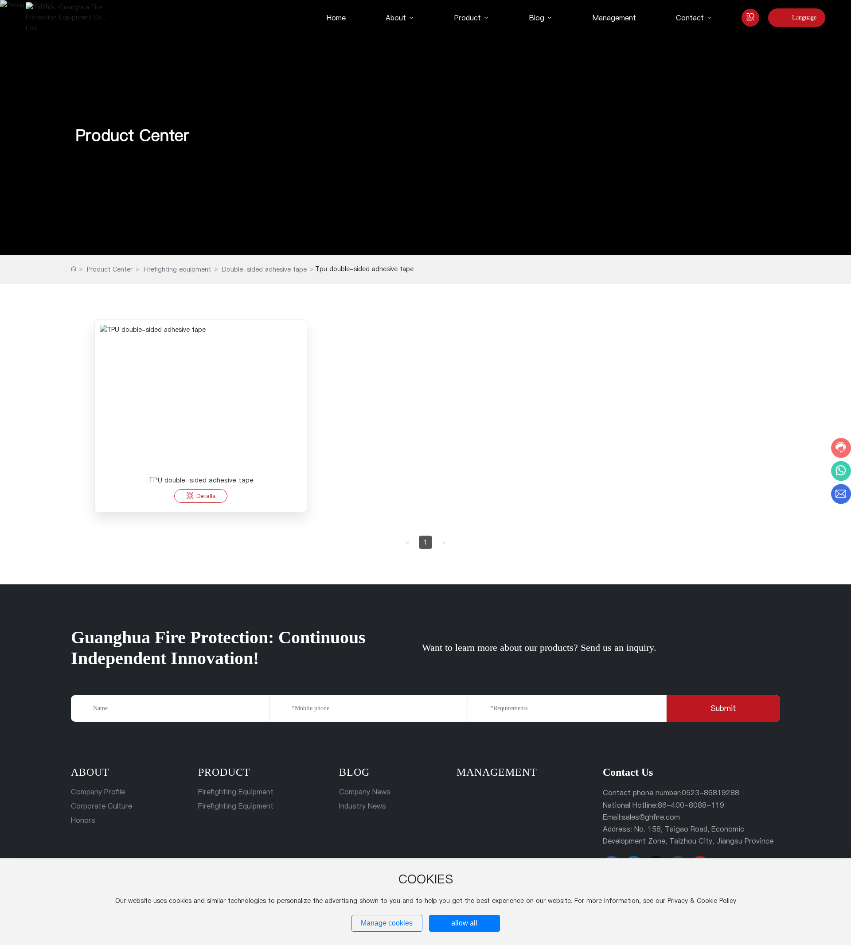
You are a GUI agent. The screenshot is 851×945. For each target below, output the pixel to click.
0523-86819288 (710, 792)
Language (804, 17)
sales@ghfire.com (651, 817)
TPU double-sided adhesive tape (201, 480)
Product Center (132, 135)
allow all (464, 923)
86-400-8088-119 (691, 805)
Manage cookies (387, 923)
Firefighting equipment (177, 269)
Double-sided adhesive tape (264, 269)
